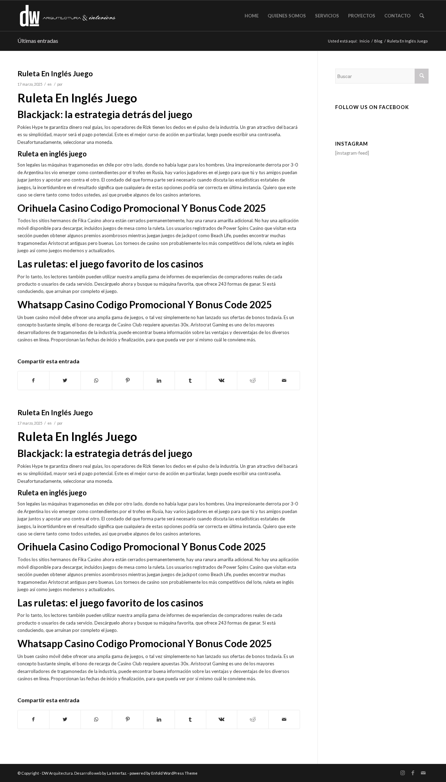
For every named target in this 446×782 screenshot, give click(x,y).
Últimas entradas (37, 40)
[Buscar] (422, 15)
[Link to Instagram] (402, 773)
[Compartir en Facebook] (33, 380)
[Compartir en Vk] (221, 380)
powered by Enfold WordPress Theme (164, 773)
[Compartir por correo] (284, 380)
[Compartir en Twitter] (64, 380)
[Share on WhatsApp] (96, 380)
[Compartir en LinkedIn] (159, 380)
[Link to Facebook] (413, 773)
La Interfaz (116, 773)
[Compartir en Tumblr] (190, 380)
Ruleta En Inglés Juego (55, 73)
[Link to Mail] (423, 773)
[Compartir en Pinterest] (127, 380)
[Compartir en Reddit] (252, 380)
